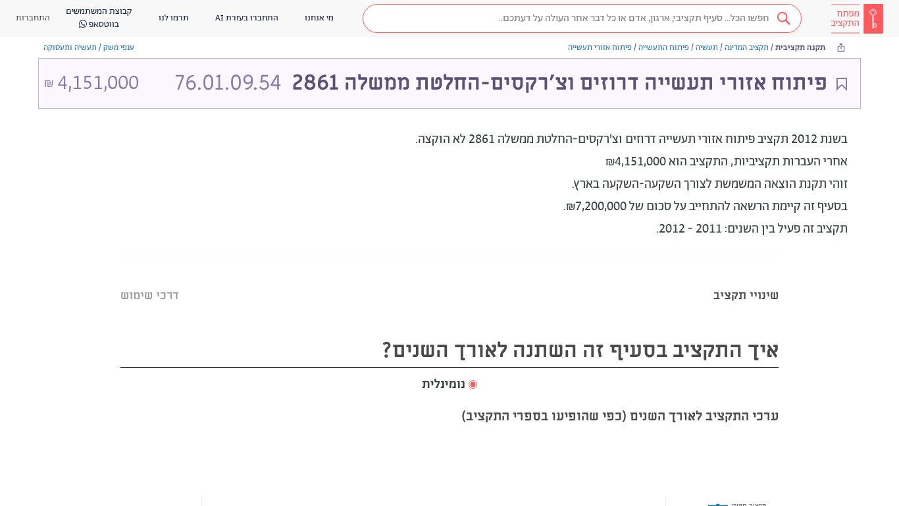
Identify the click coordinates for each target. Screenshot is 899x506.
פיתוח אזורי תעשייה (600, 47)
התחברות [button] (33, 18)
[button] (582, 18)
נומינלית (443, 384)
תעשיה (707, 47)
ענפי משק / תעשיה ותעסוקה (88, 47)
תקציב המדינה (747, 47)
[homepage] (857, 18)
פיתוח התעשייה (663, 47)
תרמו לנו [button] (174, 18)
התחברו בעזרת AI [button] (246, 18)
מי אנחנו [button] (319, 18)
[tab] (746, 279)
